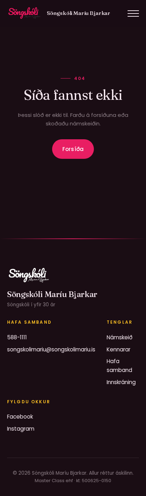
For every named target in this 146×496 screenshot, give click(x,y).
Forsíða (73, 149)
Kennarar (118, 349)
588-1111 (17, 337)
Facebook (20, 416)
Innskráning (121, 382)
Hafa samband (119, 365)
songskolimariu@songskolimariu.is (51, 349)
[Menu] (133, 13)
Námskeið (120, 337)
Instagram (20, 428)
